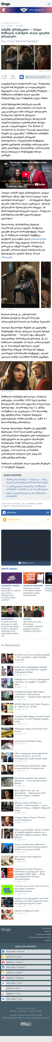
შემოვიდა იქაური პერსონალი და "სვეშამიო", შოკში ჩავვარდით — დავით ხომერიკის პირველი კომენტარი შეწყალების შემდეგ (26, 807)
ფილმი (29, 506)
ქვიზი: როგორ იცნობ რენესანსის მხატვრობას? (26, 860)
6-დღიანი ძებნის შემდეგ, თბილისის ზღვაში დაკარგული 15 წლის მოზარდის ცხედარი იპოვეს (26, 720)
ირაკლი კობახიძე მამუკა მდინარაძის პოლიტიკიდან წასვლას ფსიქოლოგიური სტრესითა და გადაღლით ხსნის (26, 848)
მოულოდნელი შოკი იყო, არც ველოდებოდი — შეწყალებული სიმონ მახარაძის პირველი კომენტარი (26, 794)
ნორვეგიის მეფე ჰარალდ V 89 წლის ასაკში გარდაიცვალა (26, 821)
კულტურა (10, 25)
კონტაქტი (47, 940)
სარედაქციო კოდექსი (43, 934)
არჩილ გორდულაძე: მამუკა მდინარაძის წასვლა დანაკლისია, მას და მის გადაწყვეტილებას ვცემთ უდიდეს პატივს (26, 757)
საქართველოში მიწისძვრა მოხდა (26, 745)
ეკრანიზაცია (31, 504)
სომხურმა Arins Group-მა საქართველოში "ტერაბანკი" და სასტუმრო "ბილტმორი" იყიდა (26, 683)
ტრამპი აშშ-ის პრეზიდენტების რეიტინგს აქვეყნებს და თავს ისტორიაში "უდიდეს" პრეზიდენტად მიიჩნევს (26, 671)
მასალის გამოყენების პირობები (40, 937)
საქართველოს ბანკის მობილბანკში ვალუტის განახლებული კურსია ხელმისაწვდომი (33, 584)
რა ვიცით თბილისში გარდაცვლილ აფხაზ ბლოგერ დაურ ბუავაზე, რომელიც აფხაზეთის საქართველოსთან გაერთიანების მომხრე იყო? (11, 621)
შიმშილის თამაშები (18, 506)
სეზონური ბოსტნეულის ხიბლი (26, 914)
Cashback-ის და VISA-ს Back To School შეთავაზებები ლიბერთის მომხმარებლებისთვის (26, 890)
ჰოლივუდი (16, 504)
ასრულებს (6, 257)
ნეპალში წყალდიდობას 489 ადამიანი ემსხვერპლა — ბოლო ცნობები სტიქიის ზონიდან (26, 782)
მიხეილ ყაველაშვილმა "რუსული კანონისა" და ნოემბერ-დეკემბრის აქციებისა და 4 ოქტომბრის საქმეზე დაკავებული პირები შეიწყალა (26, 834)
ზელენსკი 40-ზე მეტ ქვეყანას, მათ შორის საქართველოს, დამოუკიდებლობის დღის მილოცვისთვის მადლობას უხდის (26, 902)
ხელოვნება (19, 25)
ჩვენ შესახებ (46, 928)
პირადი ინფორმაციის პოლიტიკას (38, 1018)
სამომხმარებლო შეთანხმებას (12, 1018)
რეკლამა (48, 931)
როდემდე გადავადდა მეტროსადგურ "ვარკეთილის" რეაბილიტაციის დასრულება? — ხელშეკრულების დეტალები (26, 695)
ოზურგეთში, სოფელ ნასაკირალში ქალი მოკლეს (26, 732)
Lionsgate (5, 506)
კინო (2, 25)
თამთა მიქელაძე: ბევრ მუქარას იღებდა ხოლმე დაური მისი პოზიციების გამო (26, 769)
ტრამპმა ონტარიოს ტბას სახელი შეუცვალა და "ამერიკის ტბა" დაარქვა (26, 708)
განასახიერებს (38, 239)
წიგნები (40, 504)
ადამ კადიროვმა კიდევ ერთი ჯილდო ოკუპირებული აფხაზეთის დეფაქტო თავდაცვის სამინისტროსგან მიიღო (33, 619)
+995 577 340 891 (35, 1011)
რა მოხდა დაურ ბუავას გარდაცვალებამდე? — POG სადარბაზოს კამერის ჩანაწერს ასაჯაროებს (26, 658)
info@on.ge (22, 1011)
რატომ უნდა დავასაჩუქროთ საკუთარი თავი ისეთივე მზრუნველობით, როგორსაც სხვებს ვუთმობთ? (11, 586)
